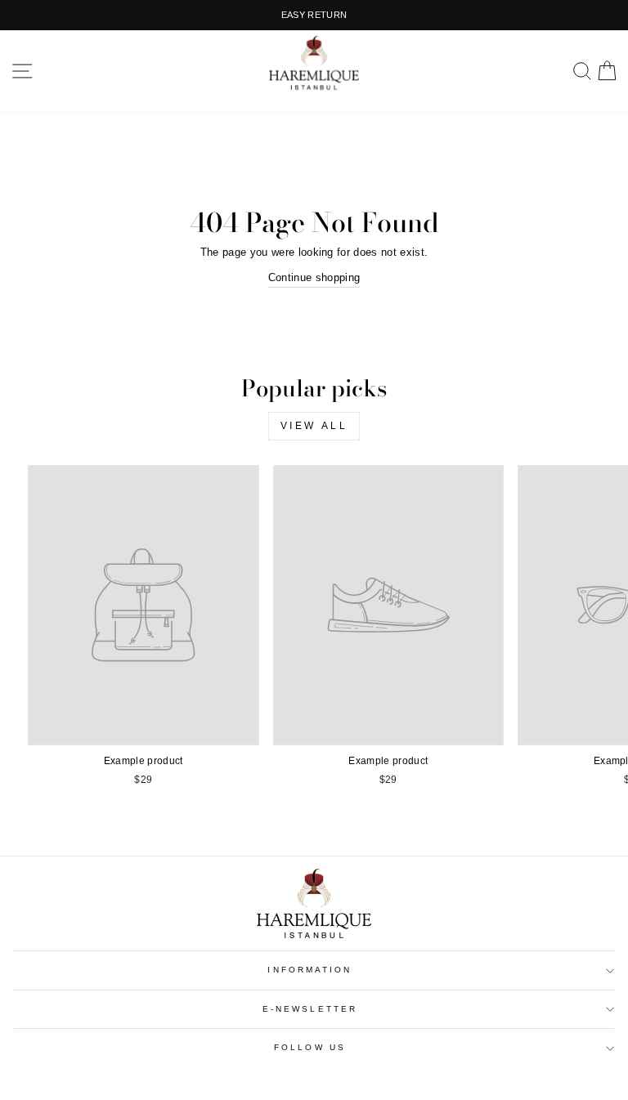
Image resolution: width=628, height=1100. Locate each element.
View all (314, 426)
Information (309, 969)
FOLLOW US (310, 1047)
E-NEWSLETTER (309, 1008)
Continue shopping (314, 277)
